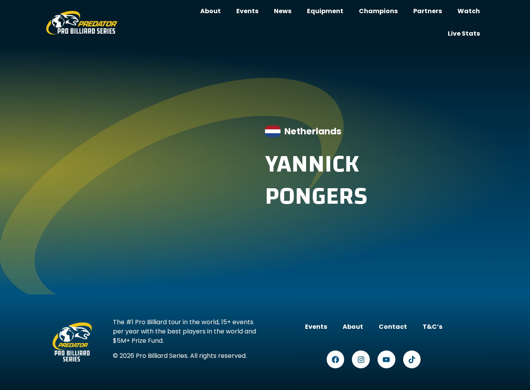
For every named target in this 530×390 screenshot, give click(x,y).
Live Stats (464, 33)
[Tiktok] (412, 359)
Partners (427, 11)
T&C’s (427, 326)
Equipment (325, 11)
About (210, 11)
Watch (468, 11)
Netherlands (312, 131)
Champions (378, 11)
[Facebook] (336, 359)
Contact (388, 326)
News (282, 11)
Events (247, 11)
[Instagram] (361, 359)
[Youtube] (386, 359)
